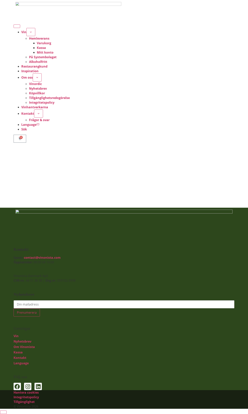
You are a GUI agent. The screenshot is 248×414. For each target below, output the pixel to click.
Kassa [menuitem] (41, 48)
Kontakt (20, 358)
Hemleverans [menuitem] (39, 38)
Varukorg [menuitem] (44, 43)
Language (21, 363)
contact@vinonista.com (42, 257)
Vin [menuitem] (23, 32)
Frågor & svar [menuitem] (39, 120)
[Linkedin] (38, 386)
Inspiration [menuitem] (30, 71)
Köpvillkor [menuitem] (37, 93)
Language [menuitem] (28, 124)
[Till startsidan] (124, 226)
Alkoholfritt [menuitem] (38, 62)
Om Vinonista (24, 347)
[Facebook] (17, 386)
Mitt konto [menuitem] (45, 52)
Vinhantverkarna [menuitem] (34, 107)
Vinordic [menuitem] (35, 84)
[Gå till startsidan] (124, 10)
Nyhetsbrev (22, 341)
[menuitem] (30, 32)
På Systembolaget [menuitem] (43, 57)
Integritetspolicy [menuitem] (41, 102)
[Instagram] (27, 386)
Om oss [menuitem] (27, 77)
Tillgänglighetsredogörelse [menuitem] (49, 98)
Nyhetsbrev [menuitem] (38, 88)
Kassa (18, 352)
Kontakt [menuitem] (27, 113)
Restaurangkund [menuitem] (34, 66)
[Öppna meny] (17, 26)
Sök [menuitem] (24, 129)
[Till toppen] (3, 412)
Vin (16, 336)
